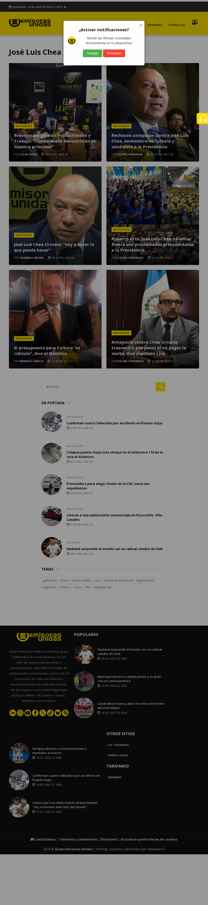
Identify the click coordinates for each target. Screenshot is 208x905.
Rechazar (114, 53)
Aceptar (92, 53)
